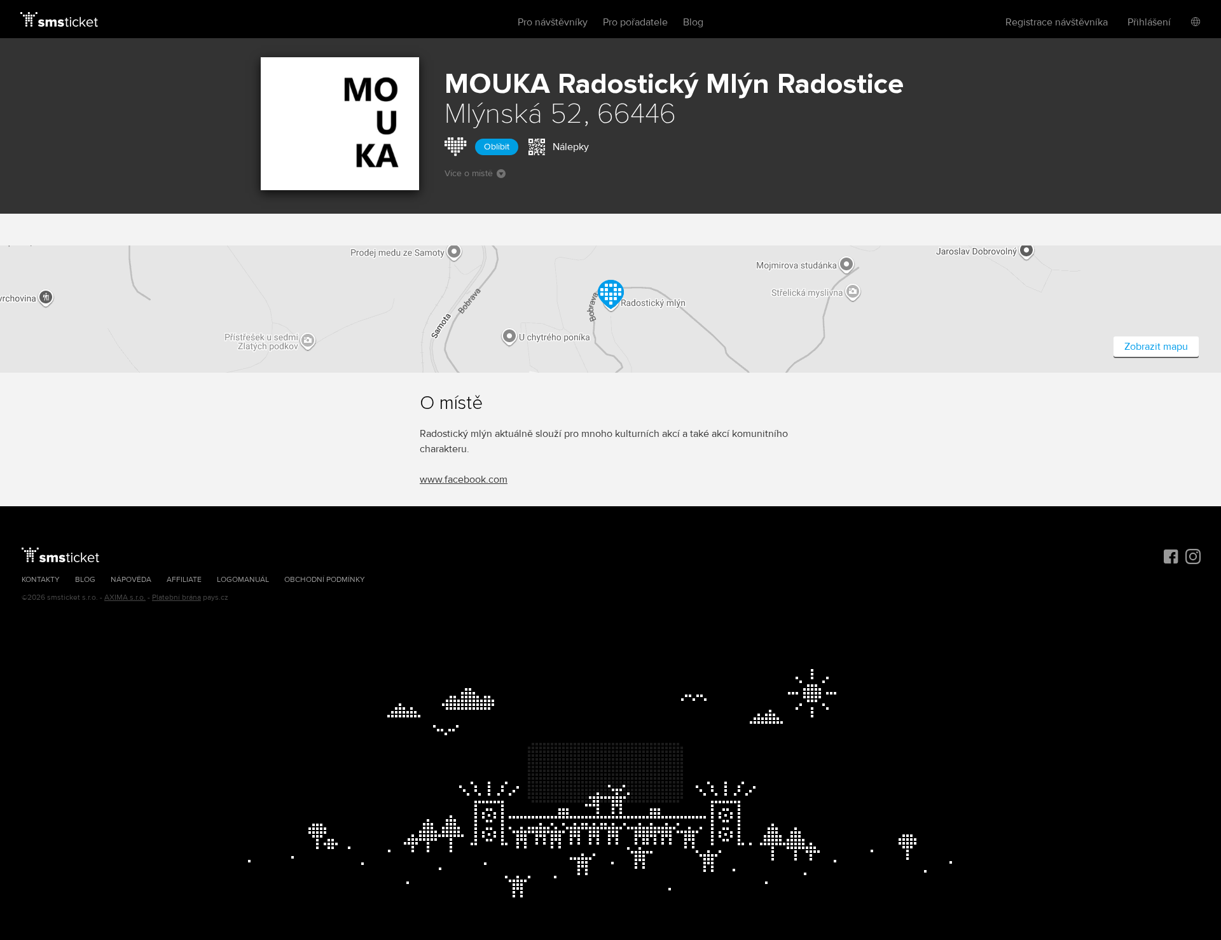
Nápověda (131, 579)
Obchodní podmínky (324, 579)
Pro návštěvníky (553, 22)
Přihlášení (1149, 22)
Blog (693, 22)
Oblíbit (496, 146)
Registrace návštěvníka (1056, 22)
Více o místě (469, 173)
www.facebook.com (463, 479)
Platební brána (176, 597)
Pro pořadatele (635, 22)
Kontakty (41, 579)
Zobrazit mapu (1156, 346)
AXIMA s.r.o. (125, 597)
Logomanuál (243, 579)
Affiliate (184, 579)
